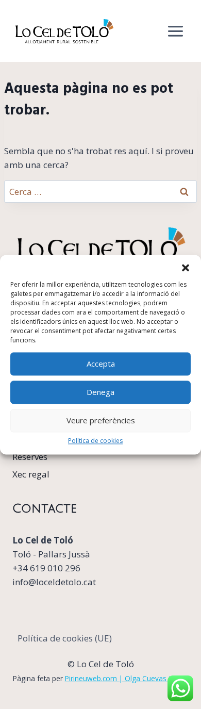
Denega (100, 392)
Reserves (29, 457)
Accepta (101, 363)
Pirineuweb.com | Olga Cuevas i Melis (127, 678)
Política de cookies (95, 440)
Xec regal (30, 474)
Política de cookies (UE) (65, 638)
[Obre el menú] (175, 31)
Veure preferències (100, 420)
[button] (185, 267)
